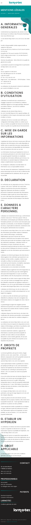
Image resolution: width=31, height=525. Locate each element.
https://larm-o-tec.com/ (15, 38)
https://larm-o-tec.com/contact (21, 286)
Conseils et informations (7, 497)
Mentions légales (6, 519)
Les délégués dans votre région (9, 486)
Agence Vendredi (12, 521)
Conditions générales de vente (8, 504)
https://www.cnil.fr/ (6, 310)
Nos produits (4, 482)
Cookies (3, 521)
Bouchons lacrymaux (6, 495)
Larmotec (6, 500)
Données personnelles (19, 519)
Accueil (3, 13)
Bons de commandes (6, 484)
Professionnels (9, 479)
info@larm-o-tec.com (13, 88)
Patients (24, 492)
